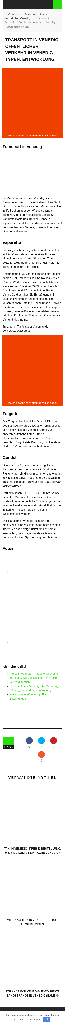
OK (46, 1019)
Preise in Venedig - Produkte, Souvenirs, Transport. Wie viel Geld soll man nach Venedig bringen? (34, 677)
